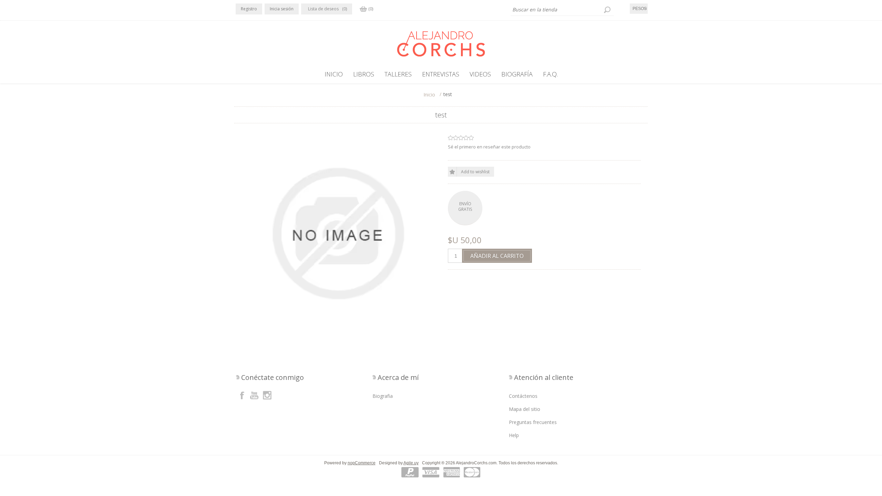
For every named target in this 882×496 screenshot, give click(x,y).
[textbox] (562, 9)
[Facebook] (242, 395)
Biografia (382, 396)
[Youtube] (254, 395)
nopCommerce (362, 463)
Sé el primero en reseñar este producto (489, 147)
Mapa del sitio (524, 409)
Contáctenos (523, 396)
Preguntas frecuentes (533, 422)
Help (514, 435)
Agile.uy (411, 463)
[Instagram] (267, 395)
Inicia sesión (282, 9)
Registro (249, 9)
